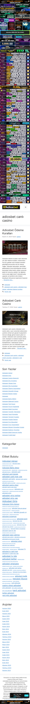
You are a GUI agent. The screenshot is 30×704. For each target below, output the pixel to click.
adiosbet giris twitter (11, 495)
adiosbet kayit (22, 519)
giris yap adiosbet (7, 590)
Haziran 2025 (6, 613)
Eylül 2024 (5, 631)
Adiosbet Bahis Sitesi (10, 468)
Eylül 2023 (5, 662)
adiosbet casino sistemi (21, 483)
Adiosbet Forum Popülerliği (10, 406)
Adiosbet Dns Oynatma (9, 381)
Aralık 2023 (5, 655)
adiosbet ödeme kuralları (14, 289)
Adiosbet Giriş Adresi (10, 504)
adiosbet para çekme (8, 537)
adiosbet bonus (6, 472)
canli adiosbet (15, 583)
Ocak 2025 (5, 621)
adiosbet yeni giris (7, 570)
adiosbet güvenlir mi (20, 512)
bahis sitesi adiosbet (6, 583)
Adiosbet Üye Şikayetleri (10, 422)
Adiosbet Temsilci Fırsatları (10, 417)
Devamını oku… (8, 280)
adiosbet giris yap (10, 498)
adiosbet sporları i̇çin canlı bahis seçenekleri (11, 547)
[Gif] (15, 87)
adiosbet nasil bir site (9, 530)
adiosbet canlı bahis (8, 479)
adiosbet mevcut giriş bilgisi (19, 526)
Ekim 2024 (5, 629)
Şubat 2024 (6, 650)
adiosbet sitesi (16, 541)
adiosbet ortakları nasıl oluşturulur (9, 532)
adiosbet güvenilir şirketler (7, 512)
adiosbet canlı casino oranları (8, 481)
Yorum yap (7, 291)
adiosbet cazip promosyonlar (8, 489)
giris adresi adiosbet (17, 588)
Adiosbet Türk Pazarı (8, 404)
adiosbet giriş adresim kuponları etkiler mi (10, 506)
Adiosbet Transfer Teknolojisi (11, 412)
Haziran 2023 (6, 670)
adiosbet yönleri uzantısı (7, 572)
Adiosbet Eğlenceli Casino (10, 401)
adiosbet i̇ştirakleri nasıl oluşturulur (9, 519)
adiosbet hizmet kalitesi (14, 514)
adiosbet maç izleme (7, 527)
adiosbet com (18, 489)
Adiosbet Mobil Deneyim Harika (12, 432)
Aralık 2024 (5, 624)
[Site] (15, 54)
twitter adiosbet (8, 593)
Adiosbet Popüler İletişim (10, 419)
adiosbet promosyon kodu (10, 539)
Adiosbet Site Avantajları (10, 386)
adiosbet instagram (9, 516)
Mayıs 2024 (6, 642)
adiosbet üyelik (21, 576)
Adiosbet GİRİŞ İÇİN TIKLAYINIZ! (15, 32)
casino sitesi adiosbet (11, 585)
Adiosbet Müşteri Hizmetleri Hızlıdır (13, 427)
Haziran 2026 (6, 608)
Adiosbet (7, 284)
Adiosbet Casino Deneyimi (10, 378)
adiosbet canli (15, 472)
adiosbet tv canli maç (10, 551)
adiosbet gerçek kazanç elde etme (16, 491)
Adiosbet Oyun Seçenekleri (10, 425)
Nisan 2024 (5, 644)
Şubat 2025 (6, 619)
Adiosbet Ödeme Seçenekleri (11, 388)
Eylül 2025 (5, 611)
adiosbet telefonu (5, 549)
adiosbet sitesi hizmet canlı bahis (8, 543)
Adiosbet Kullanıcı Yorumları (10, 430)
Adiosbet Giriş (6, 375)
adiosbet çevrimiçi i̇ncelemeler (8, 576)
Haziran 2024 (6, 639)
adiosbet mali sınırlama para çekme (9, 524)
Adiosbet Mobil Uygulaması (18, 528)
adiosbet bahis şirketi (6, 470)
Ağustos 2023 (6, 665)
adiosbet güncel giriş (6, 510)
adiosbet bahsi (14, 470)
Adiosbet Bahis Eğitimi (9, 399)
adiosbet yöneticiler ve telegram (19, 570)
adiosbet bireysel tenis (22, 470)
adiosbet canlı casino (10, 287)
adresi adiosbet (16, 581)
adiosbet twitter (9, 559)
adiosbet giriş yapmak (6, 508)
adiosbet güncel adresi (19, 508)
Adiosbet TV (22, 549)
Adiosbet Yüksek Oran (9, 383)
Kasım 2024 (6, 626)
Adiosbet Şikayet (20, 579)
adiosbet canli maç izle (12, 477)
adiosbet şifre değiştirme (7, 581)
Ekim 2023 (5, 660)
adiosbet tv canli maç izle (10, 553)
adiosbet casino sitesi (10, 485)
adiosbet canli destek (10, 474)
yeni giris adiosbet (9, 595)
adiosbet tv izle (17, 358)
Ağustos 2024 (6, 634)
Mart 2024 (5, 647)
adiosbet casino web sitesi (9, 487)
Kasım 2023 (6, 657)
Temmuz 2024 (6, 637)
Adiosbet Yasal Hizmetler (10, 414)
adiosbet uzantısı (21, 559)
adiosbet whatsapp (10, 564)
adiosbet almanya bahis (7, 463)
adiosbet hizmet (5, 514)
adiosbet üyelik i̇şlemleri (7, 579)
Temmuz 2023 (6, 668)
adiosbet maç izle (21, 525)
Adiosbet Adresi (7, 373)
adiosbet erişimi (5, 491)
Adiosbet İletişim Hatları (9, 393)
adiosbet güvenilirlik (15, 510)
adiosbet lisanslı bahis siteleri (19, 523)
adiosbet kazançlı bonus (7, 521)
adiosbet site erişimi (6, 541)
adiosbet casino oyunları (9, 483)
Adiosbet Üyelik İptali (8, 435)
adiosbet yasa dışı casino (7, 566)
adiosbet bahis (16, 463)
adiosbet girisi (6, 493)
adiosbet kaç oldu (17, 521)
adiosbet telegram (13, 549)
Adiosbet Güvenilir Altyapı (10, 391)
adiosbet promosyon (20, 537)
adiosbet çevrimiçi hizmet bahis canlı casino (11, 574)
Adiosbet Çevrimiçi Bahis (19, 572)
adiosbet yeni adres (15, 568)
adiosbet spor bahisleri (8, 545)
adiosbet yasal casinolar (18, 566)
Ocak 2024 (5, 652)
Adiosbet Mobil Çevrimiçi (10, 409)
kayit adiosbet (19, 590)
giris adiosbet (6, 588)
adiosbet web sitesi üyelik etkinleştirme (10, 561)
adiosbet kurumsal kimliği (7, 523)
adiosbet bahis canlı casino (7, 465)
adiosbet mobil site (6, 528)
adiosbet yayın (5, 568)
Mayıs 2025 (5, 616)
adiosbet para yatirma (11, 535)
